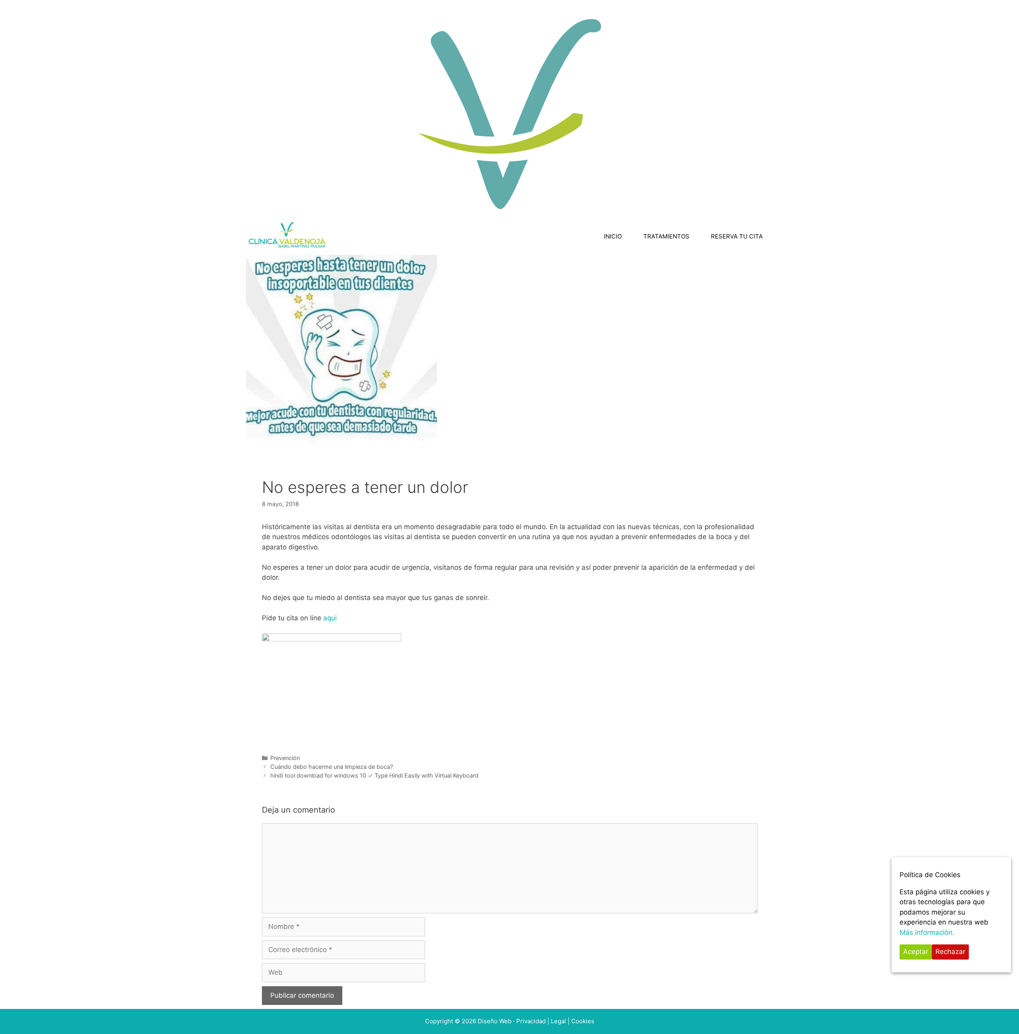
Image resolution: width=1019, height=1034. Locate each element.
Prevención (285, 757)
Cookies (582, 1021)
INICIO (613, 236)
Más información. (927, 932)
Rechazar (950, 952)
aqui (330, 618)
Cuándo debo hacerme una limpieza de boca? (331, 766)
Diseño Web (495, 1021)
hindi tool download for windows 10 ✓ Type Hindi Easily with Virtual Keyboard (374, 775)
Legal (558, 1021)
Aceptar (915, 952)
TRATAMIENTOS (666, 236)
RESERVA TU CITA (737, 236)
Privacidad (531, 1021)
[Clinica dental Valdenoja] (288, 236)
